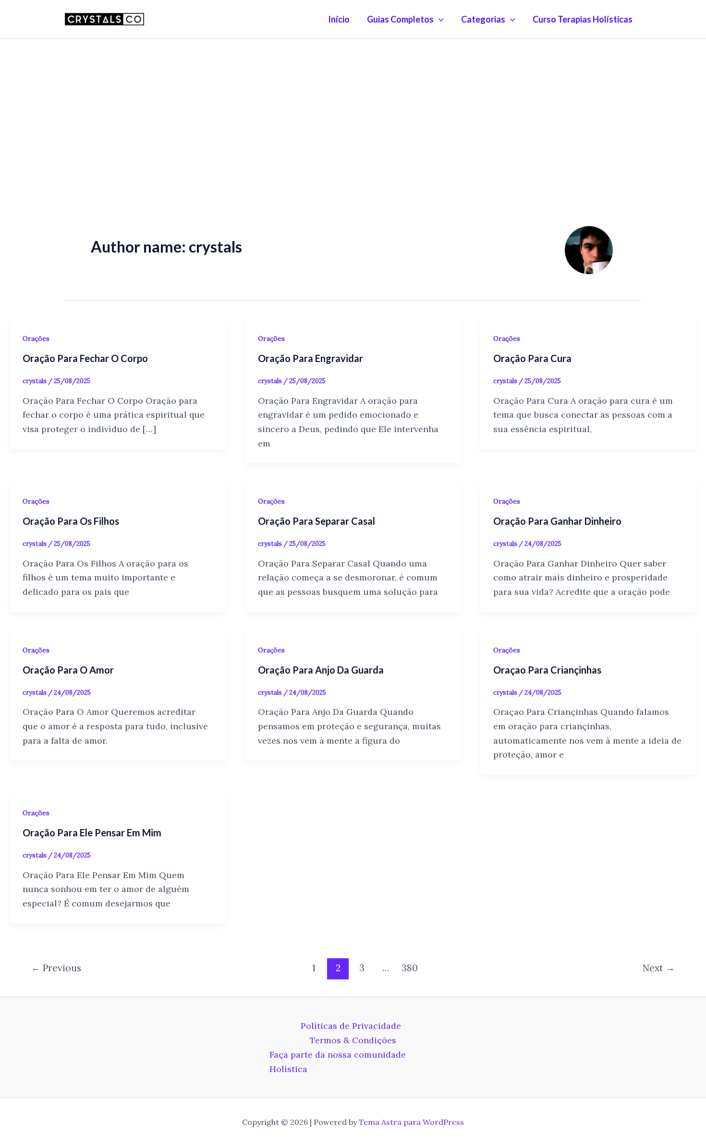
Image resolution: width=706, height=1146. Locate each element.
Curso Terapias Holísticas (583, 19)
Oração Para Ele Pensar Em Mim (92, 832)
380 (410, 968)
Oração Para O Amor (68, 670)
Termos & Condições (353, 1040)
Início (339, 19)
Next (659, 968)
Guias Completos (400, 19)
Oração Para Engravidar (310, 358)
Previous (56, 968)
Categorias (483, 19)
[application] (439, 19)
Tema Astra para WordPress (411, 1122)
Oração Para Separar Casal (316, 521)
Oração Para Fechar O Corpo (85, 358)
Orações (36, 338)
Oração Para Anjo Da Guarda (321, 670)
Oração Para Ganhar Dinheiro (557, 521)
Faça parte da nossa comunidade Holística (337, 1061)
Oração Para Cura (532, 358)
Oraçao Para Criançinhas (547, 670)
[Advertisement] (353, 111)
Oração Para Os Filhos (71, 521)
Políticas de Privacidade (351, 1025)
